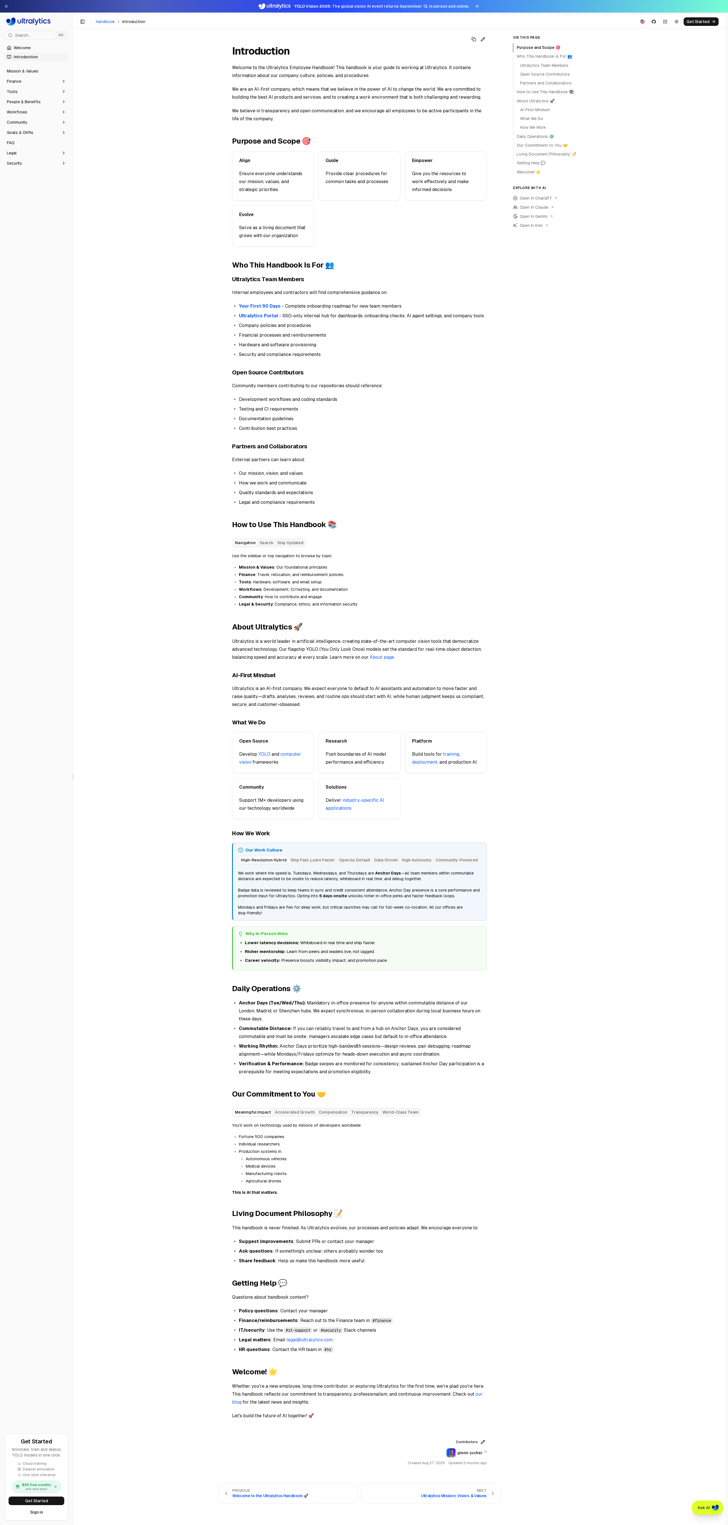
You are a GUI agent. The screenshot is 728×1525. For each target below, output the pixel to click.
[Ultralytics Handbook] (36, 21)
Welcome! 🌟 (529, 172)
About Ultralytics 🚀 (536, 101)
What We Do (531, 118)
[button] (36, 81)
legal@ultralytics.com (309, 1339)
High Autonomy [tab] (417, 860)
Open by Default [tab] (354, 860)
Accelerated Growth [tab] (295, 1112)
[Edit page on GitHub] (483, 39)
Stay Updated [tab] (290, 542)
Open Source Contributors (545, 74)
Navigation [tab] (245, 542)
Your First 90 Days (260, 306)
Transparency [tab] (365, 1112)
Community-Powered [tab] (457, 860)
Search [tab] (266, 542)
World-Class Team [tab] (400, 1112)
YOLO (264, 754)
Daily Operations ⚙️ (535, 136)
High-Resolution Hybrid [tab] (264, 860)
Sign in (36, 1512)
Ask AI (704, 1507)
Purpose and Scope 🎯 (538, 47)
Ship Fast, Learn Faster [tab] (313, 860)
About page (382, 657)
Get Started (36, 1501)
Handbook (105, 21)
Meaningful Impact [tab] (253, 1112)
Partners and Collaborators (546, 83)
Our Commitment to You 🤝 (542, 145)
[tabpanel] (359, 580)
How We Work (533, 127)
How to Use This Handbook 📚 (545, 92)
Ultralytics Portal (258, 315)
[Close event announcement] (6, 6)
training (451, 754)
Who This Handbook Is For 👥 (544, 56)
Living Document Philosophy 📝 (546, 154)
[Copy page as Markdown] (474, 39)
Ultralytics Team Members (544, 65)
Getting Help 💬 (531, 163)
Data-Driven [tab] (386, 860)
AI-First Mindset (535, 109)
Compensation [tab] (333, 1112)
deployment (424, 762)
